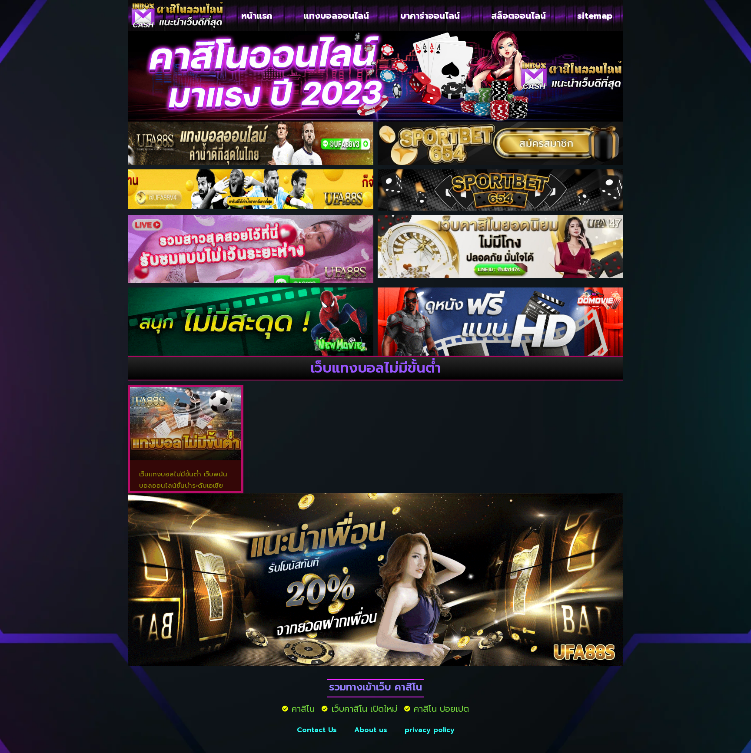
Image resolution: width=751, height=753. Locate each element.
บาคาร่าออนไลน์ (430, 15)
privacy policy (430, 730)
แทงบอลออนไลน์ (336, 15)
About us (370, 730)
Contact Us (317, 730)
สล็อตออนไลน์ (518, 15)
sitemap (595, 15)
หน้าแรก (256, 15)
